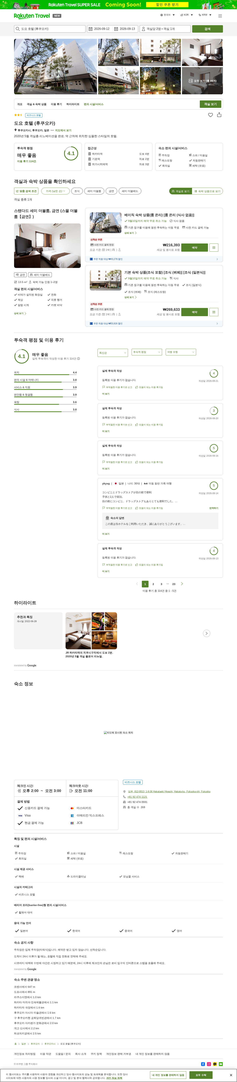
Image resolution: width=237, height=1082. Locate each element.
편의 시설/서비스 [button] (94, 104)
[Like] (210, 114)
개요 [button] (19, 104)
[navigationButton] (137, 584)
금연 (111, 191)
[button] (32, 15)
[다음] (206, 633)
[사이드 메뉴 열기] (220, 16)
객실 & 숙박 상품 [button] (36, 104)
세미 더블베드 (130, 191)
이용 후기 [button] (56, 104)
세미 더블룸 (94, 191)
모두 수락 (201, 1075)
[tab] (180, 191)
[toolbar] (112, 29)
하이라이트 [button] (72, 104)
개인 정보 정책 (114, 1078)
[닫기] (231, 1075)
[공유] (219, 114)
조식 (77, 191)
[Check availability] (213, 247)
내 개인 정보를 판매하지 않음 (153, 1053)
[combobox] (50, 29)
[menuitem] (168, 15)
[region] (118, 1075)
